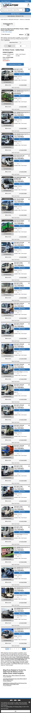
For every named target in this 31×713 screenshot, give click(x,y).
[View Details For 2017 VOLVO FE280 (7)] (7, 205)
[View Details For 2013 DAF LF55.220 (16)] (7, 394)
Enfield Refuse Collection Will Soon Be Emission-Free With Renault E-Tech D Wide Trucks (15, 684)
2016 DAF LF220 (18, 506)
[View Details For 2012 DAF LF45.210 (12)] (7, 308)
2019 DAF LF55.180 (19, 344)
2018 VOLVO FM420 (19, 220)
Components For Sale (8, 24)
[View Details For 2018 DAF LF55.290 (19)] (7, 455)
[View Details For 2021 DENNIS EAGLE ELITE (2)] (7, 97)
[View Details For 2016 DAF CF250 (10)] (7, 267)
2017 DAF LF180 (18, 486)
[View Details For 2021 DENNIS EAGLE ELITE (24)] (7, 552)
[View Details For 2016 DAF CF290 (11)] (7, 288)
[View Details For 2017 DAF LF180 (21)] (7, 491)
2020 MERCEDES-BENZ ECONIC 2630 (20, 178)
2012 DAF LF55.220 (19, 405)
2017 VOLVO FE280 (19, 199)
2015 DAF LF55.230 (19, 425)
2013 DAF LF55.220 (19, 364)
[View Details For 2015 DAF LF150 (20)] (7, 475)
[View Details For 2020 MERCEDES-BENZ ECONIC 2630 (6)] (7, 183)
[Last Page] (27, 649)
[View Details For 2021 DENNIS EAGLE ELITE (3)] (7, 118)
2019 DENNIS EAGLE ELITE (21, 608)
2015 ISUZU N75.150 (19, 155)
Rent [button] (9, 46)
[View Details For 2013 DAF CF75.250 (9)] (7, 247)
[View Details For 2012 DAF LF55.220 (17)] (7, 415)
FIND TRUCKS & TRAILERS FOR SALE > (10, 19)
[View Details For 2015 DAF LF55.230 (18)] (7, 430)
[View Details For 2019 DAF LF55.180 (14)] (7, 349)
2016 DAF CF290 (18, 69)
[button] (21, 34)
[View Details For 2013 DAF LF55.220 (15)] (7, 374)
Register (27, 1)
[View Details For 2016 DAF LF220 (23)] (7, 536)
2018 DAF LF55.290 (19, 445)
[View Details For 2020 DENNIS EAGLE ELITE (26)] (7, 593)
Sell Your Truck (15, 14)
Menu (28, 5)
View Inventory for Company (15, 64)
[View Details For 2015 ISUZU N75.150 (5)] (7, 167)
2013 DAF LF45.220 (19, 323)
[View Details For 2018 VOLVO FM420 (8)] (7, 227)
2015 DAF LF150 (18, 466)
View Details (22, 74)
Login (2, 1)
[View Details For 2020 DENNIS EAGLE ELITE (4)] (7, 140)
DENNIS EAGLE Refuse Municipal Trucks (16, 658)
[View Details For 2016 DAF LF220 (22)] (7, 511)
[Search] (27, 10)
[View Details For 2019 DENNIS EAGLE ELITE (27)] (7, 613)
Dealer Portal (7, 1)
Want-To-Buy (16, 662)
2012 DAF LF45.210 (19, 303)
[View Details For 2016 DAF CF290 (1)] (7, 75)
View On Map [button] (5, 60)
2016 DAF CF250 (18, 262)
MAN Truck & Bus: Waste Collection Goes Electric (14, 675)
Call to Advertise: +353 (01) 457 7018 (15, 16)
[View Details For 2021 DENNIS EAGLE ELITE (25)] (7, 572)
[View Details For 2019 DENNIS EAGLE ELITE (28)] (7, 633)
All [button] (20, 46)
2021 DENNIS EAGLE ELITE (21, 90)
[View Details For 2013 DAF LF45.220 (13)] (7, 333)
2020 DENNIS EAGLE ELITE (21, 134)
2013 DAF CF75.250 (19, 242)
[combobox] (15, 10)
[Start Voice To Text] (22, 10)
